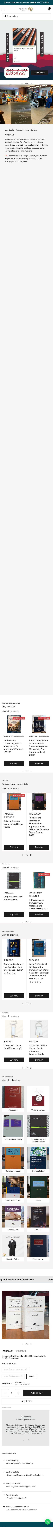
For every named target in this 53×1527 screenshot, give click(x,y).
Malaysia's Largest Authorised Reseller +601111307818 (26, 2)
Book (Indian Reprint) (13, 1374)
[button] (48, 9)
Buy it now (26, 1399)
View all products (10, 709)
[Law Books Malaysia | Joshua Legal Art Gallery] (25, 9)
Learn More (39, 70)
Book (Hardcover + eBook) (15, 1367)
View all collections (11, 1078)
